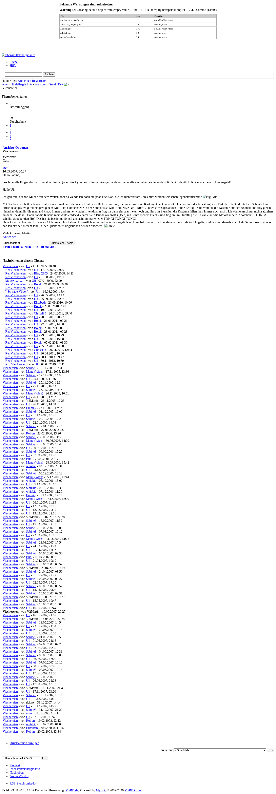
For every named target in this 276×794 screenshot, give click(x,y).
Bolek (38, 284)
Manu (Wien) (34, 371)
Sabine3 (31, 368)
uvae (29, 713)
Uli (28, 266)
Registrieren (39, 80)
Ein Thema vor (43, 246)
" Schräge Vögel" (16, 291)
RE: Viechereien (15, 364)
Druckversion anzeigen (24, 743)
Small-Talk (56, 84)
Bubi (29, 459)
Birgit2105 (41, 273)
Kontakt (15, 765)
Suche (14, 62)
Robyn (30, 433)
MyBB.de (71, 790)
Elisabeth (40, 302)
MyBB (100, 790)
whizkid (31, 466)
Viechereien (10, 266)
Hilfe (13, 65)
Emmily (31, 408)
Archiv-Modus (19, 776)
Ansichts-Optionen (15, 147)
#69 (5, 167)
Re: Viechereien (15, 269)
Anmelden (24, 80)
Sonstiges (41, 84)
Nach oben (17, 772)
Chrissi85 (40, 313)
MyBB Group (133, 790)
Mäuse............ (14, 280)
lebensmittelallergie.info (17, 84)
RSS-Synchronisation (23, 783)
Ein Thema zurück (18, 246)
